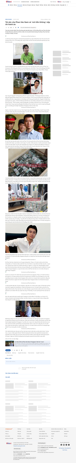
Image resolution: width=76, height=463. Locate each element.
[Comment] (18, 27)
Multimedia (66, 431)
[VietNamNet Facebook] (61, 445)
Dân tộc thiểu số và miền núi (57, 429)
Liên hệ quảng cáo (41, 443)
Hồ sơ (52, 436)
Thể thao (19, 429)
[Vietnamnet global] (59, 2)
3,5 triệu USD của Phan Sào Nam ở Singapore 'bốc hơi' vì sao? (29, 341)
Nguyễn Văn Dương (22, 352)
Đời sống (19, 436)
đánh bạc (14, 352)
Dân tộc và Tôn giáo (9, 438)
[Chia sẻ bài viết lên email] (11, 27)
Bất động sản (29, 438)
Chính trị (7, 431)
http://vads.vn (43, 450)
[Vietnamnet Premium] (8, 429)
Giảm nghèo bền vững (43, 436)
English (52, 433)
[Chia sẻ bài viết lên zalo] (9, 27)
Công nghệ (29, 431)
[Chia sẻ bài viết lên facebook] (6, 27)
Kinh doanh (8, 19)
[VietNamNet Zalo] (69, 445)
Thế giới (19, 433)
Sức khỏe (28, 429)
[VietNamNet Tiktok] (66, 445)
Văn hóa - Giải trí (21, 438)
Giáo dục (19, 431)
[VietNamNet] (8, 5)
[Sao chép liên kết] (13, 27)
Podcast (65, 433)
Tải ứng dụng (61, 448)
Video (65, 429)
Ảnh (52, 438)
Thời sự (6, 433)
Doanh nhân (16, 19)
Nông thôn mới (42, 438)
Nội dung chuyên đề (55, 431)
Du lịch (28, 436)
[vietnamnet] (8, 2)
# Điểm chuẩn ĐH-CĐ (35, 1)
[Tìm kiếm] (70, 1)
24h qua (65, 436)
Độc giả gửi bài (68, 448)
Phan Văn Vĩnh (10, 355)
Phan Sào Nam (31, 352)
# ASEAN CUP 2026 (25, 1)
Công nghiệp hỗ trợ (43, 433)
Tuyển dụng (64, 449)
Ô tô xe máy (29, 433)
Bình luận (8, 350)
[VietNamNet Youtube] (64, 445)
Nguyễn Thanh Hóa (40, 352)
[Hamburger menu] (67, 5)
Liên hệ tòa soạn (17, 448)
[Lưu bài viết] (16, 27)
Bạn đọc (40, 429)
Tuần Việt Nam (53, 1)
